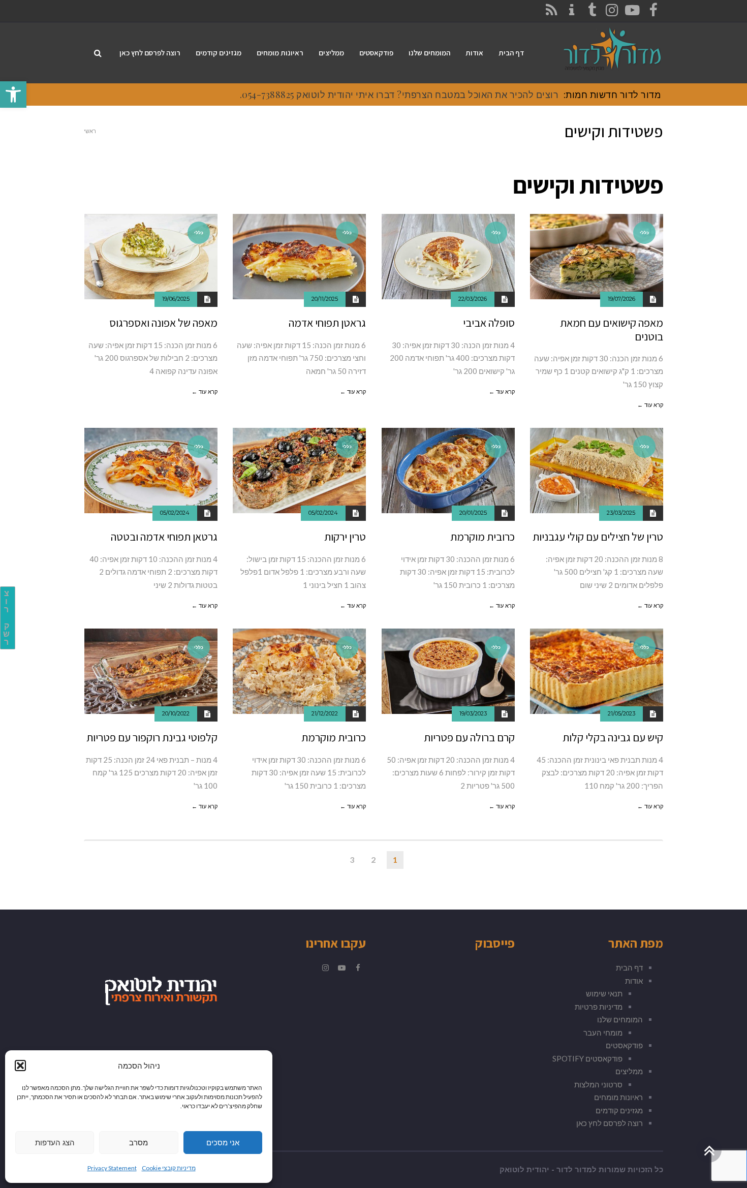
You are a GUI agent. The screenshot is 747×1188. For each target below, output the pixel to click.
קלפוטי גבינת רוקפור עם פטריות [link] (151, 737)
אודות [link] (634, 980)
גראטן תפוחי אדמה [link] (327, 323)
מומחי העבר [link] (602, 1032)
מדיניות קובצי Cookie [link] (169, 1168)
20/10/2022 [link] (176, 713)
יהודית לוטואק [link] (524, 1169)
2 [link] (373, 859)
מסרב (138, 1142)
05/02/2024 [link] (323, 512)
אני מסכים (222, 1142)
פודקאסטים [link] (624, 1045)
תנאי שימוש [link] (604, 993)
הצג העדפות (55, 1142)
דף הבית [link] (629, 967)
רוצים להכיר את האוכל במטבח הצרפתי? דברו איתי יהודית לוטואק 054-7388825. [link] (399, 94)
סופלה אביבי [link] (489, 323)
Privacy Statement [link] (112, 1168)
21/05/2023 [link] (621, 713)
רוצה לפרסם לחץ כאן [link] (609, 1123)
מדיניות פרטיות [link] (598, 1006)
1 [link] (395, 859)
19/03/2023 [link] (473, 713)
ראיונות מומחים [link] (618, 1097)
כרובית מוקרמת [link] (482, 536)
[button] (20, 1065)
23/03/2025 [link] (621, 512)
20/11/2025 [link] (325, 298)
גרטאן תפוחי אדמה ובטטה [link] (164, 536)
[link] (13, 94)
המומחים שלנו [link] (620, 1019)
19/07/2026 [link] (621, 298)
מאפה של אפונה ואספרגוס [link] (163, 323)
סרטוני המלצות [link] (598, 1084)
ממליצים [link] (629, 1071)
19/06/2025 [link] (176, 298)
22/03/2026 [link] (472, 298)
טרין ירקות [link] (345, 536)
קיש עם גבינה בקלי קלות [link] (613, 737)
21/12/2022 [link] (325, 713)
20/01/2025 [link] (473, 512)
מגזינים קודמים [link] (619, 1110)
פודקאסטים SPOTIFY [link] (587, 1058)
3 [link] (352, 859)
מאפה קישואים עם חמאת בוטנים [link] (611, 329)
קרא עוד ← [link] (650, 405)
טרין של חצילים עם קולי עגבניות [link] (598, 536)
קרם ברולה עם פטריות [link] (469, 737)
